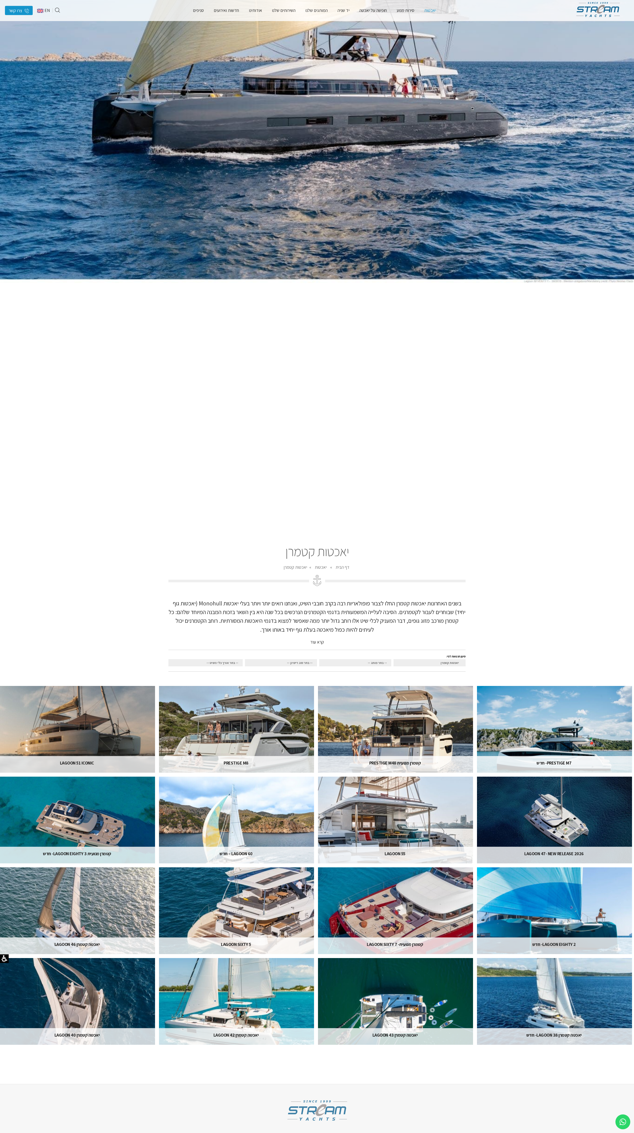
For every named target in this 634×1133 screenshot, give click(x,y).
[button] (57, 10)
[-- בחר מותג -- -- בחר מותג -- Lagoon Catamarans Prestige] (355, 662)
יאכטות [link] (321, 567)
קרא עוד (317, 642)
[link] (598, 18)
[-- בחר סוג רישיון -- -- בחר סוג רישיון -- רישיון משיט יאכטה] (281, 662)
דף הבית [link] (342, 567)
